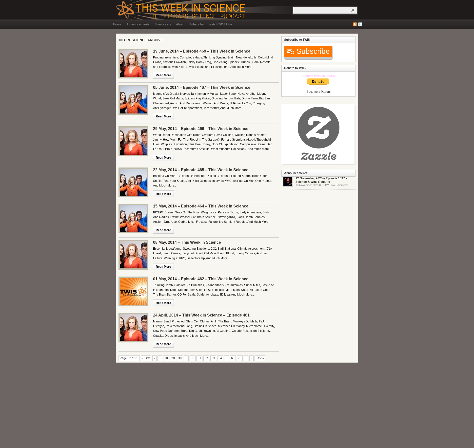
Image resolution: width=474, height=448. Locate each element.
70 (239, 358)
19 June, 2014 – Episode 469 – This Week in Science (201, 51)
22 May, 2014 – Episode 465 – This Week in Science (200, 170)
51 (199, 358)
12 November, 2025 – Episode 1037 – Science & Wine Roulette (321, 180)
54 (220, 358)
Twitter (360, 24)
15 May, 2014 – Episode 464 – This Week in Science (200, 206)
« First (146, 358)
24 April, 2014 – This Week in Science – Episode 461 (201, 315)
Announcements (138, 24)
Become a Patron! (319, 91)
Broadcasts (163, 24)
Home (117, 24)
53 (213, 358)
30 (180, 358)
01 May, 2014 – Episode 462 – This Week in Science (200, 279)
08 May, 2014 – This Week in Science (187, 242)
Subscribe (196, 24)
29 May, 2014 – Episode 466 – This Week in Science (200, 129)
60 (233, 358)
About (180, 24)
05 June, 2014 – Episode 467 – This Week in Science (201, 87)
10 (166, 358)
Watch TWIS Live (220, 24)
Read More (163, 75)
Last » (260, 358)
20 (173, 358)
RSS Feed (355, 24)
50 (192, 358)
